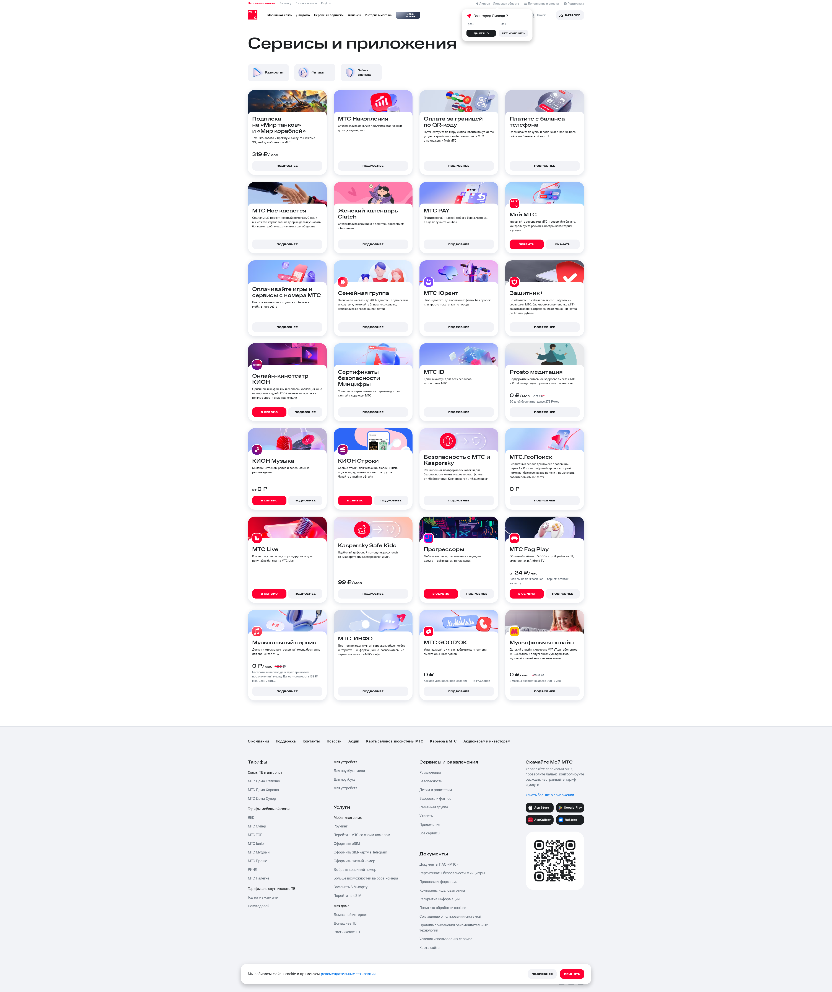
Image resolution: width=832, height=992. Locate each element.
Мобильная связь (348, 817)
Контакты (311, 741)
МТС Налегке (258, 878)
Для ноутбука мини (349, 770)
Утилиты (426, 816)
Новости (334, 741)
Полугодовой (258, 906)
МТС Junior (256, 843)
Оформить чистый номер (354, 861)
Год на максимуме (263, 897)
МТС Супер (257, 826)
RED (251, 817)
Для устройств (346, 762)
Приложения (429, 824)
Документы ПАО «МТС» (438, 864)
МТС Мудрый (259, 852)
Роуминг (341, 826)
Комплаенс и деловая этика (442, 890)
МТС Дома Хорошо (263, 790)
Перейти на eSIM (347, 895)
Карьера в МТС (443, 741)
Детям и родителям (435, 790)
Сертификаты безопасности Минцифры (452, 873)
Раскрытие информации (439, 899)
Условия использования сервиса (445, 939)
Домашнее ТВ (345, 923)
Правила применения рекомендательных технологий (453, 928)
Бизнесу (285, 3)
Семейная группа (433, 807)
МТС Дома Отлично (264, 781)
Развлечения (430, 772)
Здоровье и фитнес (435, 798)
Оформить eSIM (347, 843)
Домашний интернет (351, 914)
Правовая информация (438, 881)
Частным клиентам (261, 3)
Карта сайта (429, 947)
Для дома (341, 906)
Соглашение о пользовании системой (450, 916)
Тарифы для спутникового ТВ (271, 888)
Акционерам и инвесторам (486, 741)
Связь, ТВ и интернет (265, 772)
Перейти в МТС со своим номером (362, 835)
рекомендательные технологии (348, 974)
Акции (353, 741)
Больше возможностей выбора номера (366, 878)
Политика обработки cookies (442, 907)
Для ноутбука (345, 779)
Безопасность (430, 781)
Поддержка (286, 741)
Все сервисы (429, 833)
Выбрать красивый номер (355, 869)
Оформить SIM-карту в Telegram (360, 852)
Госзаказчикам (306, 3)
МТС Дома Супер (262, 798)
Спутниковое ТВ (347, 932)
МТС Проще (257, 861)
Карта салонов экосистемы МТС (394, 741)
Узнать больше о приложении (550, 795)
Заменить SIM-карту (350, 887)
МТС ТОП (255, 835)
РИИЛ (252, 869)
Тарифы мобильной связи (268, 809)
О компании (258, 741)
